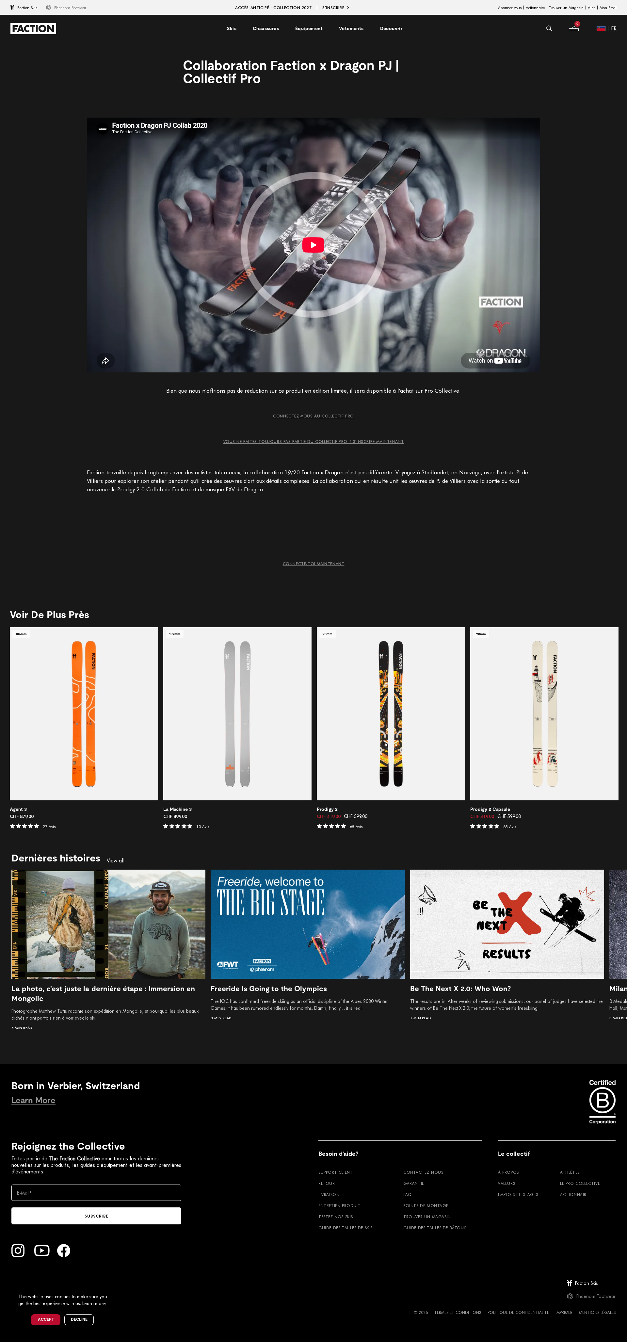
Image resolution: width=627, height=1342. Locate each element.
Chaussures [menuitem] (266, 28)
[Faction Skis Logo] (33, 28)
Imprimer (563, 1312)
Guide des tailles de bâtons (434, 1227)
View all (115, 860)
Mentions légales (597, 1312)
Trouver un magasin (427, 1216)
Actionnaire (535, 7)
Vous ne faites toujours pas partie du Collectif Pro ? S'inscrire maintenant (313, 441)
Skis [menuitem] (231, 28)
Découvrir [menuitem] (391, 28)
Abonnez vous (510, 7)
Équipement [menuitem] (309, 28)
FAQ (407, 1194)
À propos (508, 1172)
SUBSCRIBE (96, 1216)
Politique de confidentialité (518, 1312)
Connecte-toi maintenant (314, 563)
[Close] (114, 1286)
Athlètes (570, 1172)
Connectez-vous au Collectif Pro (313, 415)
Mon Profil (608, 7)
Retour (326, 1183)
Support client (335, 1172)
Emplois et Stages (518, 1194)
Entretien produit (339, 1205)
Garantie (413, 1183)
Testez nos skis (335, 1216)
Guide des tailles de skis (345, 1227)
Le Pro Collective (580, 1183)
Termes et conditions (457, 1312)
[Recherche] (549, 28)
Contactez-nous (423, 1172)
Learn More (33, 1100)
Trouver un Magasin (566, 7)
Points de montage (425, 1205)
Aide (591, 7)
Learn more (94, 1303)
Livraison (328, 1194)
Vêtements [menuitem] (351, 28)
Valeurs (506, 1183)
